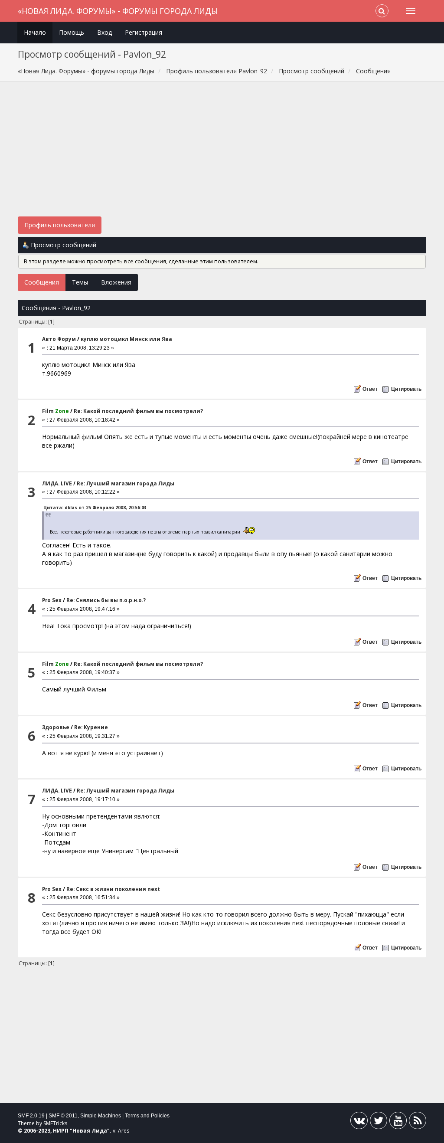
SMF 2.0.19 (31, 1116)
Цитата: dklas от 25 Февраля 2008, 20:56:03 (95, 507)
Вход (104, 32)
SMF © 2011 (63, 1116)
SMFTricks (55, 1123)
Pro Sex (52, 600)
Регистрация (143, 32)
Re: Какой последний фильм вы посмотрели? (138, 411)
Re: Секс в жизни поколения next (113, 889)
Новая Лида (89, 1130)
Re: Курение (91, 727)
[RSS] (417, 1122)
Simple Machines (100, 1116)
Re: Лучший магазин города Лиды (125, 483)
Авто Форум (59, 339)
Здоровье (55, 727)
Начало (35, 32)
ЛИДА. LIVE (57, 483)
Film (55, 411)
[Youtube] (398, 1122)
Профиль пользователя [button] (59, 225)
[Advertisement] (222, 153)
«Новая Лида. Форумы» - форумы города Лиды (118, 11)
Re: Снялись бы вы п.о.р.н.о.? (106, 600)
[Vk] (359, 1122)
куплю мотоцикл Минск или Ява (126, 339)
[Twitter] (378, 1122)
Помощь (71, 32)
